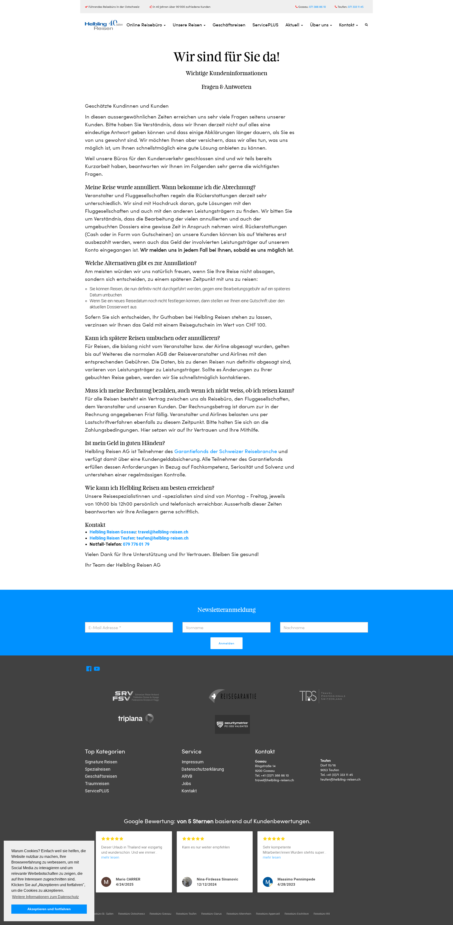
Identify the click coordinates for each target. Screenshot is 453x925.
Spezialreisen (97, 769)
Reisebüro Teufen (186, 913)
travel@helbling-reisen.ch (163, 531)
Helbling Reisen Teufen (112, 538)
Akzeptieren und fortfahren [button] (49, 909)
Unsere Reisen (188, 24)
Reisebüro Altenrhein (238, 913)
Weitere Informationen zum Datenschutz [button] (45, 897)
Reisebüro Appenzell (268, 913)
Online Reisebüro (144, 24)
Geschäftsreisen (229, 24)
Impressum (193, 761)
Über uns (320, 24)
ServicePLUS (265, 24)
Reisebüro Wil (322, 913)
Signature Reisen (101, 761)
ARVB (187, 776)
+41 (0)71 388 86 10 (275, 775)
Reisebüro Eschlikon (297, 913)
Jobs (186, 783)
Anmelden (226, 643)
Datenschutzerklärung (203, 769)
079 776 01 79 (136, 544)
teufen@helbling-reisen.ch (162, 538)
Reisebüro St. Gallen (101, 913)
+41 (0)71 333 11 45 (339, 774)
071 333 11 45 (356, 6)
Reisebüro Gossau (160, 913)
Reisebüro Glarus (211, 913)
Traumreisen (97, 783)
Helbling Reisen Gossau (113, 531)
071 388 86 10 (317, 6)
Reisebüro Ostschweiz (131, 913)
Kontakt (347, 24)
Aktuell (293, 24)
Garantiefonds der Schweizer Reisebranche (225, 450)
